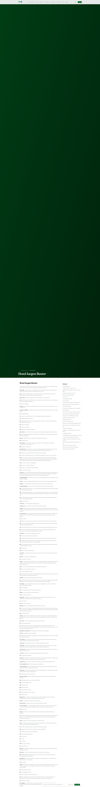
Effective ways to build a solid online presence (71, 404)
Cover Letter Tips (66, 400)
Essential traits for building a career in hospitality (71, 408)
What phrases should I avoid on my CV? (69, 445)
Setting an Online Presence (67, 428)
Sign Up (80, 2)
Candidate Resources (66, 386)
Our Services (41, 2)
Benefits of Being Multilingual (68, 395)
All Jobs (37, 2)
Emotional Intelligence (67, 406)
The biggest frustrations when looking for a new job (72, 435)
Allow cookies (77, 784)
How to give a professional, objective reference (71, 413)
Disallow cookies (70, 784)
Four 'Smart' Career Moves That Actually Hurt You (71, 412)
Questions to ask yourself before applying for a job (72, 423)
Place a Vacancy (53, 2)
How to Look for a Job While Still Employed (70, 415)
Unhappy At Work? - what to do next (69, 388)
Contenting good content (67, 398)
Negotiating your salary (67, 419)
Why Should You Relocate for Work (69, 449)
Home (29, 2)
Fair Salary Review (66, 410)
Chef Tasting (65, 397)
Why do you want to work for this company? (70, 447)
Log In (75, 2)
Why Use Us (32, 2)
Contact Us (66, 2)
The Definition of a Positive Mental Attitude (70, 437)
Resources (58, 2)
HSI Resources (47, 2)
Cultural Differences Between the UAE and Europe (71, 402)
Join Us (62, 2)
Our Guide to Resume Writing (68, 421)
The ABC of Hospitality (67, 433)
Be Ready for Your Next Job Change (69, 393)
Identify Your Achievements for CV (69, 417)
